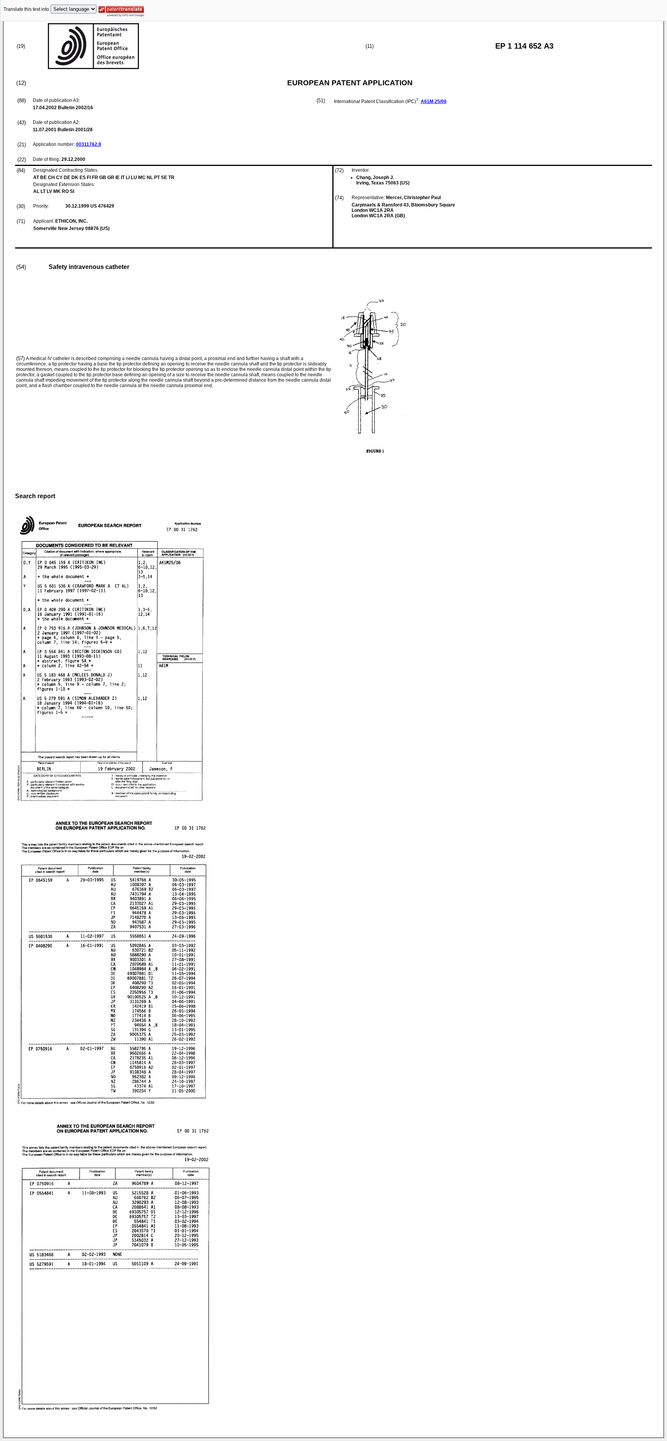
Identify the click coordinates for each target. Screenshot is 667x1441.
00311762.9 (88, 144)
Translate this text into (26, 9)
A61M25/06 (434, 101)
